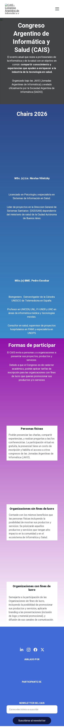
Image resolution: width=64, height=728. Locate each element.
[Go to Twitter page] (42, 650)
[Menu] (57, 8)
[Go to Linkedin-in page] (21, 650)
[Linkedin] (32, 187)
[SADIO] (32, 672)
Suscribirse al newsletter (32, 720)
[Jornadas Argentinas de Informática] (32, 696)
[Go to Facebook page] (35, 650)
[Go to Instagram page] (28, 650)
